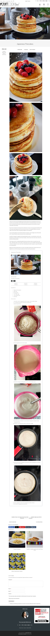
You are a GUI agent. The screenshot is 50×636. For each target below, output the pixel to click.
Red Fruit (4, 53)
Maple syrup (4, 52)
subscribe (31, 603)
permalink (30, 518)
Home (1, 1)
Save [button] (12, 280)
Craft (40, 6)
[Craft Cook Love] (10, 6)
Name (9, 588)
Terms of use (21, 627)
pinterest (22, 527)
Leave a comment (32, 49)
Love (48, 6)
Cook (44, 6)
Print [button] (14, 280)
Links (11, 1)
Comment (10, 579)
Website (9, 593)
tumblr (29, 527)
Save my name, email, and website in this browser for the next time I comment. (22, 596)
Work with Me (28, 627)
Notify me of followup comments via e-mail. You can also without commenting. (25, 603)
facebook (12, 527)
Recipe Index (8, 1)
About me (4, 1)
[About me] (25, 614)
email (34, 527)
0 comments (26, 49)
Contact (24, 627)
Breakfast (4, 51)
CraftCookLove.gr (28, 632)
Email (9, 591)
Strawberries (4, 54)
